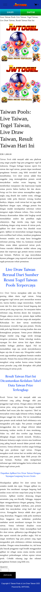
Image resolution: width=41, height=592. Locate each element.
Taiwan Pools (5, 159)
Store (2, 17)
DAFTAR (31, 12)
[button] (8, 575)
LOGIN (10, 12)
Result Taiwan (6, 397)
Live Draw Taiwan (8, 293)
